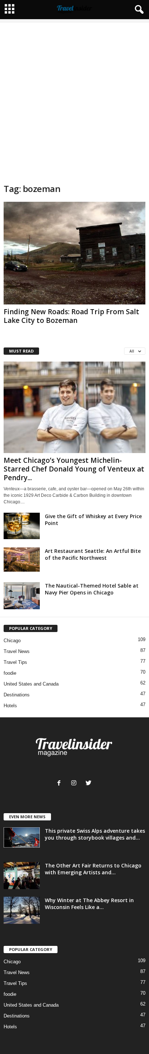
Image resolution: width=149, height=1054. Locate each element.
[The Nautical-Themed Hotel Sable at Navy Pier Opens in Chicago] (22, 595)
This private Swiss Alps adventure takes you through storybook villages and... (95, 834)
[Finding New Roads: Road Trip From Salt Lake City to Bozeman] (74, 253)
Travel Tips (15, 662)
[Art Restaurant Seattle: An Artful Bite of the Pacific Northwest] (22, 559)
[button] (138, 10)
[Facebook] (60, 783)
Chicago (12, 640)
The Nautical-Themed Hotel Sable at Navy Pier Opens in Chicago (92, 589)
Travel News (17, 651)
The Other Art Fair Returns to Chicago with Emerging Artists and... (93, 869)
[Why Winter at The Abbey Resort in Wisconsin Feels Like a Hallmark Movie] (22, 910)
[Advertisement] (74, 97)
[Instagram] (75, 783)
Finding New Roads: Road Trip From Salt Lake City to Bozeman (71, 316)
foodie (10, 673)
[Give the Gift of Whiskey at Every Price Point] (22, 526)
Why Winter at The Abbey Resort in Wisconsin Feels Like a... (89, 903)
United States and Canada (31, 684)
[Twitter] (89, 783)
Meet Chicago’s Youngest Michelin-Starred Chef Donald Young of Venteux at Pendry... (74, 469)
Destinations (17, 694)
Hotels (10, 705)
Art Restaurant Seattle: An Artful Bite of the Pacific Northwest (93, 554)
